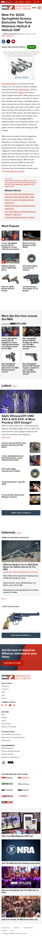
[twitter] (8, 40)
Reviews (4, 718)
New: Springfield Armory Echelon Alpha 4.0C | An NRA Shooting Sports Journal (10, 367)
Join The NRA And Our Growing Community (21, 863)
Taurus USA (7, 572)
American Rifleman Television (15, 537)
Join (16, 2)
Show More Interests (25, 635)
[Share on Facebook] (3, 40)
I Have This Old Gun (10, 606)
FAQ (3, 692)
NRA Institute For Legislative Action (13, 737)
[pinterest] (13, 40)
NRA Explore (6, 740)
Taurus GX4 (34, 572)
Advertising (5, 686)
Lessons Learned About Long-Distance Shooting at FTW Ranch (14, 445)
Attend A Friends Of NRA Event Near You (20, 919)
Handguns (9, 36)
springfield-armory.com (15, 171)
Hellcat (21, 92)
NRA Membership (7, 748)
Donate (27, 2)
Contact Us (5, 689)
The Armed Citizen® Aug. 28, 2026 (13, 483)
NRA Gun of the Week (9, 727)
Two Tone (11, 185)
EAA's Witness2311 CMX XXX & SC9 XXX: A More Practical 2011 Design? (18, 419)
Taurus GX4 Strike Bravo (20, 572)
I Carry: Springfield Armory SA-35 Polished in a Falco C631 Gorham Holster (12, 458)
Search (4, 698)
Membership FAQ (7, 754)
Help (3, 695)
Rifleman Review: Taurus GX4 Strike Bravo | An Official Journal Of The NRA (20, 567)
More (14, 386)
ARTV (3, 599)
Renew (21, 2)
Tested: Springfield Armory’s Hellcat (20, 217)
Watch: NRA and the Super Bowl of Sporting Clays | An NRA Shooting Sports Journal (21, 577)
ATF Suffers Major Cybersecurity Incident (11, 470)
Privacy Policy (5, 928)
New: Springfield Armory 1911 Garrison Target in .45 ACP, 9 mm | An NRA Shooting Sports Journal (31, 368)
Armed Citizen (6, 724)
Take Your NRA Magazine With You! (17, 836)
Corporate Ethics (28, 928)
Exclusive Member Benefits (11, 751)
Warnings (4, 931)
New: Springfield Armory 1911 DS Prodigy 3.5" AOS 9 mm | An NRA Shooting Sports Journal (30, 343)
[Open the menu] (39, 7)
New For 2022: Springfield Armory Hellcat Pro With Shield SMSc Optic (20, 195)
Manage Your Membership (10, 757)
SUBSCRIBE (12, 663)
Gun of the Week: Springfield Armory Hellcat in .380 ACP (20, 213)
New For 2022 (9, 181)
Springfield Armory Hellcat (25, 185)
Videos (4, 721)
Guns (8, 438)
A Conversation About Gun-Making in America (13, 496)
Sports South (23, 89)
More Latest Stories (25, 512)
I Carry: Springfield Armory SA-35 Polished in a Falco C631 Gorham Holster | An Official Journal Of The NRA (10, 343)
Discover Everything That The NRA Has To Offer (20, 891)
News (3, 36)
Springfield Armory (9, 83)
